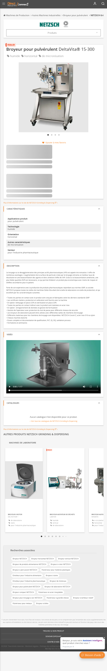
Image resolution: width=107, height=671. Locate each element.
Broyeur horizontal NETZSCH (42, 558)
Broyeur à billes (42, 603)
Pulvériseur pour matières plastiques (56, 570)
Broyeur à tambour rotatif (83, 598)
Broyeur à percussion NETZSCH (25, 570)
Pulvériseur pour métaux (22, 603)
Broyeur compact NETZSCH (23, 592)
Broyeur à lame (52, 575)
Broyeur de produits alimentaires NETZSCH (29, 564)
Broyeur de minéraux (58, 581)
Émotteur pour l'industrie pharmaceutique (29, 581)
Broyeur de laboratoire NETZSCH (57, 586)
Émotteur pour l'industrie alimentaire (27, 575)
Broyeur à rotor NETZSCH (61, 564)
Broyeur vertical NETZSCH (68, 558)
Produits (52, 32)
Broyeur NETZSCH (20, 558)
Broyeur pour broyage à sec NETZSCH (27, 598)
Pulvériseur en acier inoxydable (50, 592)
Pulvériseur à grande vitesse (58, 598)
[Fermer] (104, 637)
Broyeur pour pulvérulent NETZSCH (26, 586)
